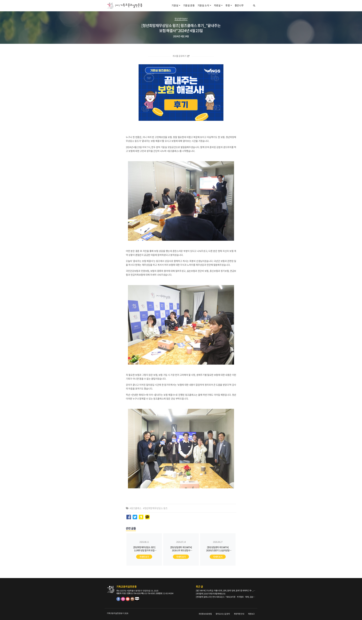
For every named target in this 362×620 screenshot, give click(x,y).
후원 (227, 5)
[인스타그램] (132, 600)
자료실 (217, 5)
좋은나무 (239, 5)
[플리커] (123, 600)
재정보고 (251, 613)
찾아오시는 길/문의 (223, 613)
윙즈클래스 (136, 508)
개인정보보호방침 (205, 613)
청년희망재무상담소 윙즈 (156, 508)
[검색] (254, 5)
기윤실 (175, 5)
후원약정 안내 (239, 613)
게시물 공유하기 (180, 55)
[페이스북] (118, 600)
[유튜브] (128, 600)
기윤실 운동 (189, 5)
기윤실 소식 (203, 5)
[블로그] (137, 600)
